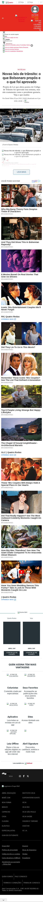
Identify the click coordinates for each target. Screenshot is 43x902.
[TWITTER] (27, 776)
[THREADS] (31, 776)
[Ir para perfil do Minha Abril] (21, 38)
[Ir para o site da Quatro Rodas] (21, 21)
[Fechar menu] (4, 32)
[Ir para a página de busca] (40, 30)
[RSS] (35, 776)
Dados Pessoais (23, 47)
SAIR (36, 19)
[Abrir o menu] (3, 18)
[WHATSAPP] (15, 776)
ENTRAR (35, 17)
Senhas (16, 49)
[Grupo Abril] (3, 2)
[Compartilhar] (7, 160)
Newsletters (19, 51)
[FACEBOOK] (23, 776)
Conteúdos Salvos (25, 45)
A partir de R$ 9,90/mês (12, 654)
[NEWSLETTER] (39, 776)
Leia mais (21, 172)
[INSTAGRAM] (19, 776)
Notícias (21, 69)
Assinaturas (8, 43)
